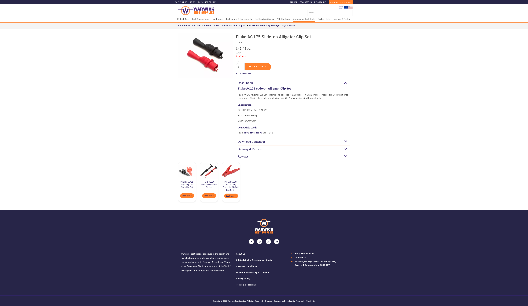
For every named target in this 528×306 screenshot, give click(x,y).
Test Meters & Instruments (239, 19)
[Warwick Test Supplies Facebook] (251, 241)
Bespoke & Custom (342, 19)
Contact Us (300, 257)
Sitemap (268, 301)
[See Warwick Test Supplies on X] (268, 241)
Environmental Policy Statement (252, 272)
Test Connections (200, 19)
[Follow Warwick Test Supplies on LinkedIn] (276, 241)
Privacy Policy (243, 278)
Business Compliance (246, 266)
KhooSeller (311, 301)
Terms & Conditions (246, 284)
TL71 (246, 132)
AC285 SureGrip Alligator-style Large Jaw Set (272, 25)
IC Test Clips (183, 19)
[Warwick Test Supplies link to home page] (196, 10)
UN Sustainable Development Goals (254, 260)
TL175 (259, 132)
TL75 (252, 132)
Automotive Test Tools (304, 19)
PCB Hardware (283, 19)
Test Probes (217, 19)
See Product (187, 196)
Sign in (294, 2)
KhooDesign (289, 301)
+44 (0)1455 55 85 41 (305, 253)
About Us (240, 254)
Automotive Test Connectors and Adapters (225, 25)
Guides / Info (324, 19)
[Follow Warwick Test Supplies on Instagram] (259, 241)
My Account (320, 2)
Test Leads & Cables (264, 19)
